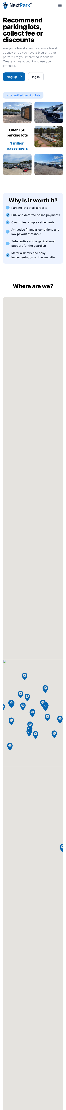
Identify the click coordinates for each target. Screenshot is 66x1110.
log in (36, 77)
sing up (12, 77)
